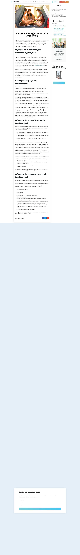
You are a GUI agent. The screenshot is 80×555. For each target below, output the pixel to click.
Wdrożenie (29, 1)
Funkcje (24, 1)
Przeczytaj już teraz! (59, 59)
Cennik (32, 1)
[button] (43, 218)
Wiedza (36, 1)
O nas (47, 1)
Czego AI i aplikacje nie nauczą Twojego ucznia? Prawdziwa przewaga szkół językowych (59, 29)
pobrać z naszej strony (39, 65)
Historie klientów (42, 1)
